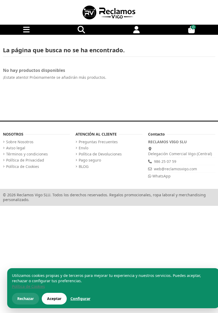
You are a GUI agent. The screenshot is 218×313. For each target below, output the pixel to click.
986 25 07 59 (165, 161)
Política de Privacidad (25, 160)
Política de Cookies (22, 166)
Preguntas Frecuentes (98, 142)
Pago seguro (90, 160)
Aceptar (54, 298)
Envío (83, 148)
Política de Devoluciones (100, 154)
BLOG (84, 166)
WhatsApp (161, 176)
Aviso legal (15, 148)
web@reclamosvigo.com (175, 168)
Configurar (80, 298)
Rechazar (25, 298)
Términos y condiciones (27, 154)
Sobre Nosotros (19, 142)
